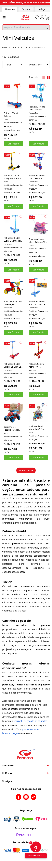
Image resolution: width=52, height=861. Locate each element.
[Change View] (43, 77)
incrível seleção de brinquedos (30, 721)
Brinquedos (25, 47)
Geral (14, 47)
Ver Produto (13, 143)
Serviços (7, 781)
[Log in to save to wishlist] (21, 85)
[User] (42, 17)
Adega (42, 9)
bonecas (7, 733)
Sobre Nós (8, 765)
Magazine (10, 9)
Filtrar (8, 64)
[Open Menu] (4, 17)
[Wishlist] (37, 17)
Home (4, 47)
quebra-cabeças (30, 729)
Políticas (7, 773)
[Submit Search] (46, 27)
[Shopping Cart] (47, 17)
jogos (16, 733)
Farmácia (26, 9)
